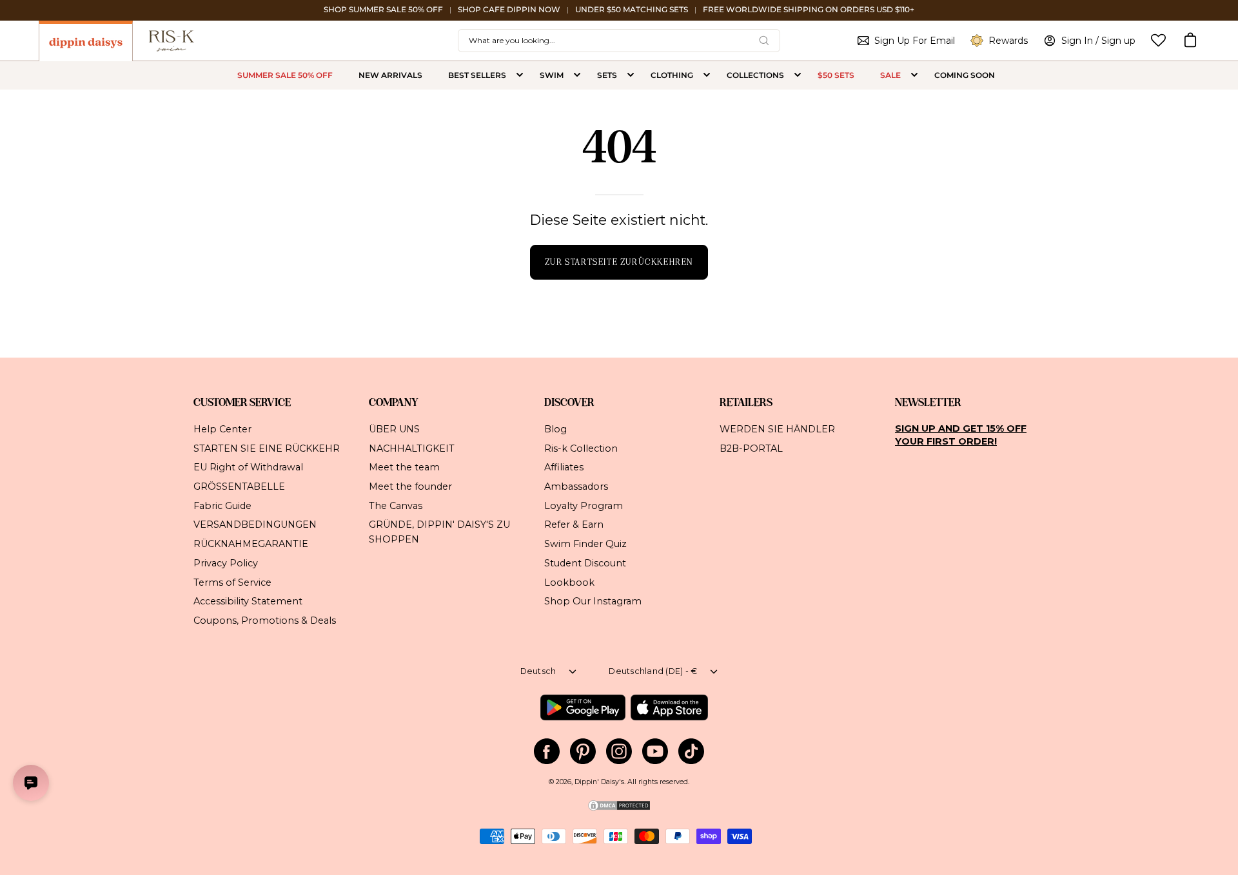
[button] (1190, 41)
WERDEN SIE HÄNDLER (777, 429)
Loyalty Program (583, 505)
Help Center (222, 429)
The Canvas (395, 505)
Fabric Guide (222, 505)
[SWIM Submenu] (577, 75)
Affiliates (564, 467)
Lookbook (569, 582)
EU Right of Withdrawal (248, 467)
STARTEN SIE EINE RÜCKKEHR (266, 448)
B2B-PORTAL (751, 448)
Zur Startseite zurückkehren (619, 261)
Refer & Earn (574, 524)
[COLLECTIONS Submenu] (797, 75)
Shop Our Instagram (593, 601)
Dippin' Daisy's (599, 782)
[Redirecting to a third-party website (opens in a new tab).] (582, 707)
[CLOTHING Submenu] (707, 75)
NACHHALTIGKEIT (412, 448)
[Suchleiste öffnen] (764, 40)
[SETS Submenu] (630, 75)
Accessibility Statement (247, 601)
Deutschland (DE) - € (653, 671)
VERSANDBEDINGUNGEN (255, 524)
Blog (555, 429)
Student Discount (585, 562)
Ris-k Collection (581, 448)
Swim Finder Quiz (585, 544)
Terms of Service (232, 582)
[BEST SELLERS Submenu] (520, 75)
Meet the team (404, 467)
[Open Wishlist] (1158, 40)
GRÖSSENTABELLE (239, 486)
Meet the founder (410, 486)
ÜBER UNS (394, 429)
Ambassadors (576, 486)
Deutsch (538, 671)
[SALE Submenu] (914, 75)
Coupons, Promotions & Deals (264, 620)
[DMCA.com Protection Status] (619, 809)
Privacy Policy (225, 562)
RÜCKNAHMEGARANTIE (250, 544)
